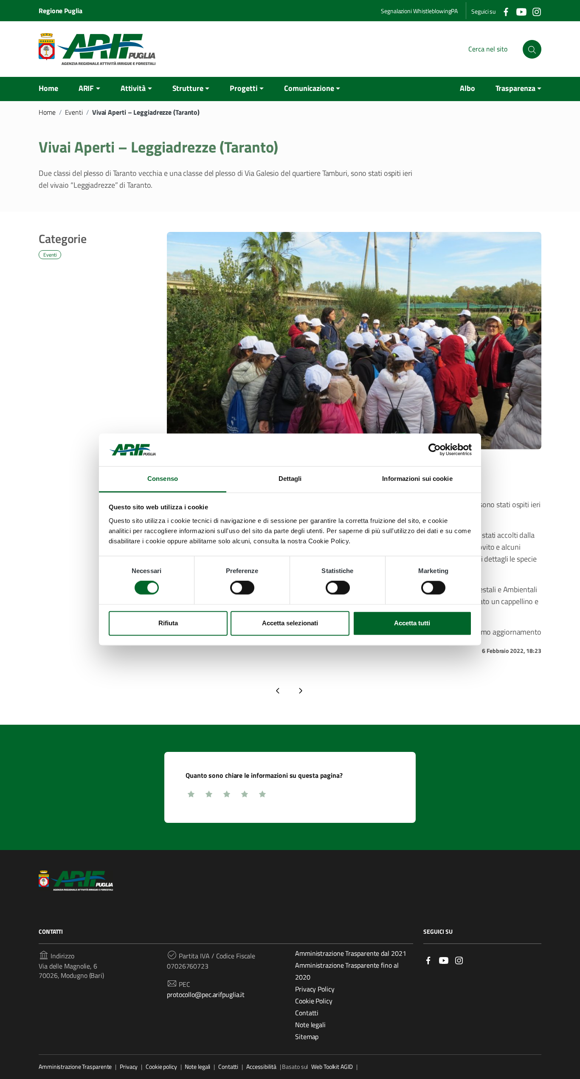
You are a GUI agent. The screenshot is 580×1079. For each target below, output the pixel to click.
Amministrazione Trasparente (75, 1066)
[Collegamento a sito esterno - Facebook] (506, 11)
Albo (467, 88)
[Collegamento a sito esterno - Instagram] (536, 11)
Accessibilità (261, 1066)
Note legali (310, 1025)
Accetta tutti (412, 623)
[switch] (242, 588)
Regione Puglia (60, 11)
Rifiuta (168, 623)
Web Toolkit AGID (331, 1066)
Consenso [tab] (162, 478)
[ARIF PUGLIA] (97, 49)
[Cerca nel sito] (532, 49)
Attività (133, 88)
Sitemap (306, 1036)
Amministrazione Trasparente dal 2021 (350, 953)
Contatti (306, 1013)
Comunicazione (309, 88)
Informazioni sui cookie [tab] (417, 478)
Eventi (74, 112)
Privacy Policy (315, 989)
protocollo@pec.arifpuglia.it (206, 994)
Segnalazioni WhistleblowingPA (419, 10)
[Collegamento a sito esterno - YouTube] (521, 11)
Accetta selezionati (290, 623)
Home (48, 88)
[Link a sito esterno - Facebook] (428, 960)
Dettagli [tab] (290, 478)
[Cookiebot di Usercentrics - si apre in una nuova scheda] (434, 449)
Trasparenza (515, 88)
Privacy (129, 1066)
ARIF (86, 88)
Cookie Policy (313, 1001)
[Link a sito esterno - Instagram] (459, 960)
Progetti (243, 88)
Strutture (187, 88)
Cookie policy (161, 1066)
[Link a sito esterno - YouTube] (444, 960)
